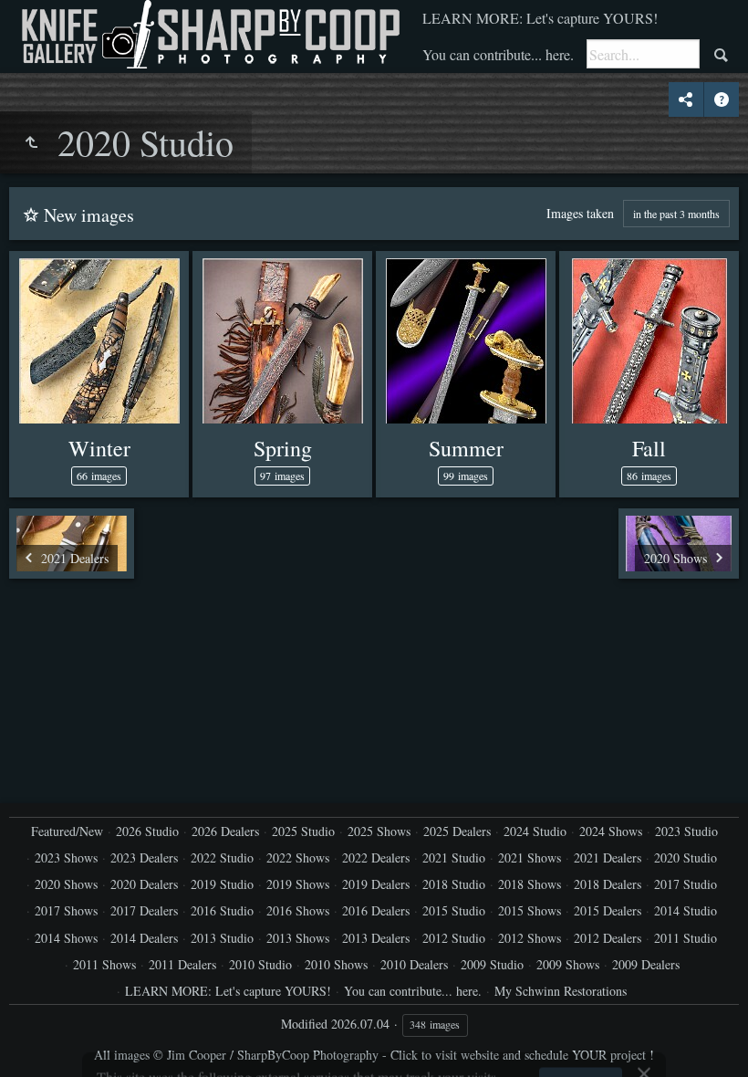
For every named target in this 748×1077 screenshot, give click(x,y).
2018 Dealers (607, 884)
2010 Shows (336, 964)
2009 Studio (492, 964)
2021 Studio (453, 857)
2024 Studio (535, 831)
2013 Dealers (376, 937)
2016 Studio (222, 910)
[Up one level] (31, 142)
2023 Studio (686, 831)
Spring (283, 448)
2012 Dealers (607, 937)
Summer (466, 448)
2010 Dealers (414, 964)
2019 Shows (297, 884)
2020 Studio (685, 857)
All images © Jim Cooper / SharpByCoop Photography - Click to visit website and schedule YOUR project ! (374, 1054)
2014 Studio (685, 910)
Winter (99, 448)
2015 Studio (453, 910)
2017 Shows (66, 910)
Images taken (580, 213)
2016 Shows (297, 910)
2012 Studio (453, 937)
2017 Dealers (144, 910)
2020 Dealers (144, 884)
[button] (36, 1040)
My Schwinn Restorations (560, 990)
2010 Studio (260, 964)
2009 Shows (567, 964)
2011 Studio (685, 937)
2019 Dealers (376, 884)
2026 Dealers (225, 831)
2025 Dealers (457, 831)
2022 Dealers (376, 857)
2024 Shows (610, 831)
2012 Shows (529, 937)
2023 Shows (66, 857)
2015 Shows (529, 910)
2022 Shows (297, 857)
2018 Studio (453, 884)
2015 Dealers (607, 910)
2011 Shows (104, 964)
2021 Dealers (607, 857)
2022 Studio (222, 857)
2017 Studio (685, 884)
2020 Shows (66, 884)
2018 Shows (529, 884)
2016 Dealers (376, 910)
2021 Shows (529, 857)
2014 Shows (66, 937)
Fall (649, 448)
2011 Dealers (182, 964)
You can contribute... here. (498, 54)
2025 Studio (303, 831)
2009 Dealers (646, 964)
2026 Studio (147, 831)
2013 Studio (222, 937)
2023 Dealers (144, 857)
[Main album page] (209, 34)
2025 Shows (379, 831)
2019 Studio (222, 884)
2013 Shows (297, 937)
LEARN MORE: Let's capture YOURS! (540, 17)
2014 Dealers (144, 937)
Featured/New (67, 831)
